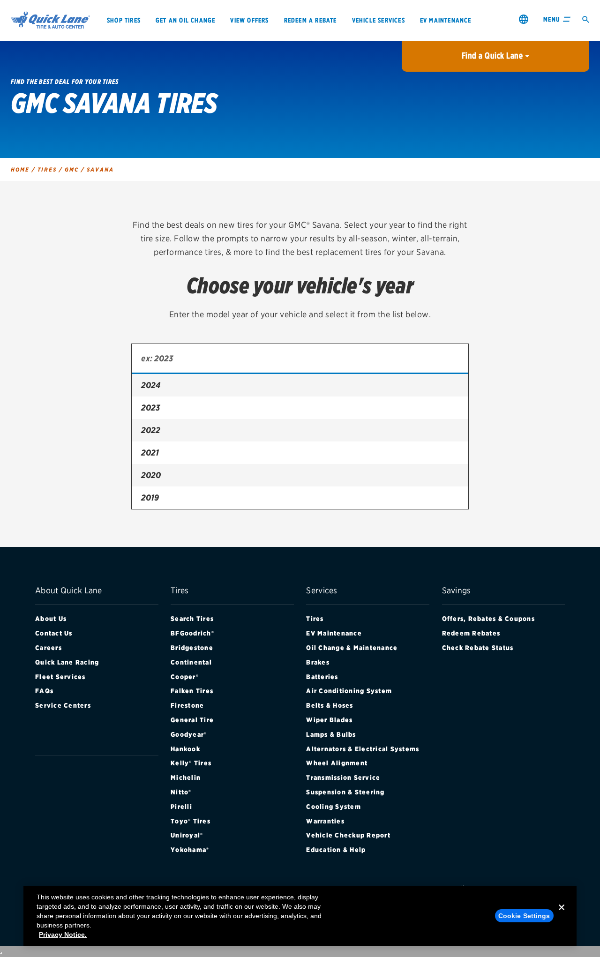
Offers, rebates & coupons (488, 618)
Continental (191, 662)
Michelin (186, 777)
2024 (150, 385)
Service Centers (63, 705)
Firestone (187, 705)
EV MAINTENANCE (446, 20)
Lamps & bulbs (331, 734)
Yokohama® (190, 849)
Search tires (192, 618)
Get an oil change (185, 20)
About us (51, 618)
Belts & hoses (329, 705)
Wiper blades (329, 720)
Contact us (54, 633)
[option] (300, 385)
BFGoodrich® (192, 633)
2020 (151, 475)
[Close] (561, 915)
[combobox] (300, 359)
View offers (249, 20)
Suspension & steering (345, 792)
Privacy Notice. (63, 934)
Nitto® (181, 792)
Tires (314, 618)
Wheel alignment (337, 763)
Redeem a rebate (310, 20)
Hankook (185, 749)
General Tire (192, 720)
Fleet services (60, 676)
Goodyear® (189, 734)
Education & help (336, 849)
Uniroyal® (187, 835)
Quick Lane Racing (67, 662)
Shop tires (124, 20)
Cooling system (333, 806)
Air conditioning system (349, 691)
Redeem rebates (471, 633)
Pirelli (181, 806)
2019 (150, 497)
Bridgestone (192, 647)
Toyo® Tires (190, 821)
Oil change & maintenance (352, 647)
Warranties (325, 821)
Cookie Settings (524, 916)
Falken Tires (192, 691)
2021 (150, 452)
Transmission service (343, 777)
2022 (150, 430)
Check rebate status (478, 647)
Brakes (318, 662)
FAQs (44, 691)
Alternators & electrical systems (362, 749)
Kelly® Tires (191, 763)
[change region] (523, 19)
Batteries (322, 676)
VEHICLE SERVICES (378, 20)
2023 (150, 407)
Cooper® (185, 676)
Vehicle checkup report (348, 835)
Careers (48, 647)
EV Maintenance (334, 633)
